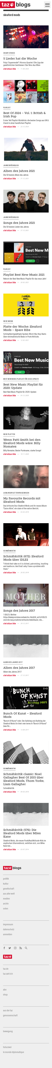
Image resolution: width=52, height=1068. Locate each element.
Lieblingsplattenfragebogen (16, 493)
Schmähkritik (9, 551)
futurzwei (7, 1047)
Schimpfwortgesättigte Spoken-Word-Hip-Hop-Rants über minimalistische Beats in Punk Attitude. (24, 335)
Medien (6, 898)
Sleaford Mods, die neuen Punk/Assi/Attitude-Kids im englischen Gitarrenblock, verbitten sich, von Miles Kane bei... (24, 843)
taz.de (5, 968)
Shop (5, 994)
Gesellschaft (8, 888)
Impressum (8, 924)
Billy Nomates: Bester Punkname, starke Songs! (22, 450)
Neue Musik (8, 321)
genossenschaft (10, 1015)
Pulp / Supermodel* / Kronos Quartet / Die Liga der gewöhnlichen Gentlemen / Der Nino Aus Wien (23, 63)
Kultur (5, 883)
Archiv (6, 903)
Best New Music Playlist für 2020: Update (21, 379)
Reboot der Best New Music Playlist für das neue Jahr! (24, 278)
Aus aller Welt (9, 893)
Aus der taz (8, 1010)
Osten (5, 908)
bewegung (8, 1031)
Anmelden (7, 934)
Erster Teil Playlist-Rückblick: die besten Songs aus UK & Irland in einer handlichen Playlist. (26, 121)
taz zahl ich (8, 973)
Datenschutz (8, 929)
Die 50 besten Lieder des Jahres (16, 226)
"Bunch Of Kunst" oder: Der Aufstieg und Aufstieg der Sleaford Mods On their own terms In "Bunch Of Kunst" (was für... (25, 723)
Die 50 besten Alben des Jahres (15, 174)
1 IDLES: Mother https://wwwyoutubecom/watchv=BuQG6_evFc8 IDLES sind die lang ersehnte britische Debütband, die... (25, 617)
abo (5, 989)
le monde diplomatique (13, 1052)
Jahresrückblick (11, 165)
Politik (6, 878)
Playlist (7, 107)
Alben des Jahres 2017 (13, 662)
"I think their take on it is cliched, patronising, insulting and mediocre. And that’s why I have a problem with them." (25, 566)
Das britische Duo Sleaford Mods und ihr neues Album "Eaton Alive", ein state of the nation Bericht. (25, 507)
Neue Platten (9, 434)
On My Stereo (9, 53)
